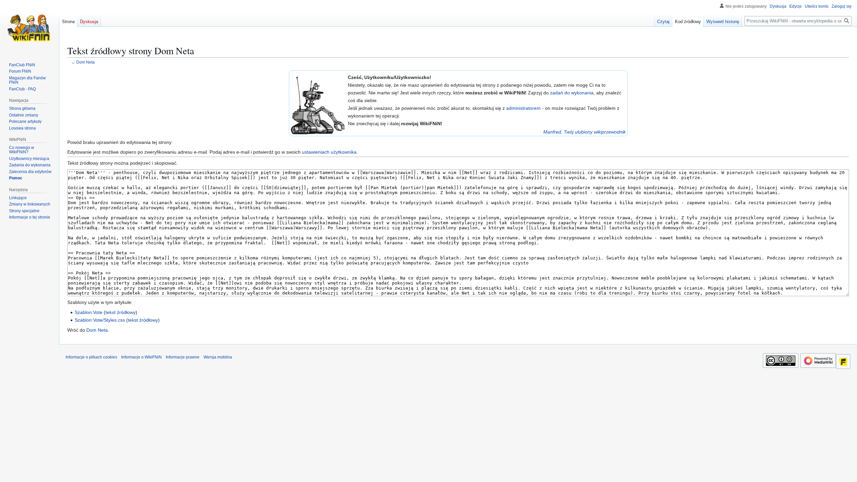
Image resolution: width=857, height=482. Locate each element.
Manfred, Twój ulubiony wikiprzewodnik (584, 132)
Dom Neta (85, 62)
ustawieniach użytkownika (329, 152)
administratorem (523, 108)
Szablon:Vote (88, 312)
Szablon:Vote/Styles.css (100, 320)
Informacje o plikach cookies (91, 357)
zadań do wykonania (572, 92)
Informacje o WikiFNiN (141, 357)
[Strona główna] (29, 27)
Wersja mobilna (218, 357)
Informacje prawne (183, 357)
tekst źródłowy (120, 312)
